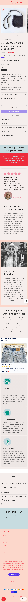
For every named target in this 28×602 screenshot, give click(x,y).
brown (5, 70)
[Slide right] (17, 35)
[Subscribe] (23, 524)
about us (5, 545)
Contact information (15, 598)
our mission (6, 535)
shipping (5, 539)
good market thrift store (13, 594)
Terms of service (19, 596)
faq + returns (6, 542)
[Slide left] (10, 35)
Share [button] (4, 140)
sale (4, 552)
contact (5, 549)
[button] (3, 2)
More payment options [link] (14, 115)
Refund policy (12, 596)
